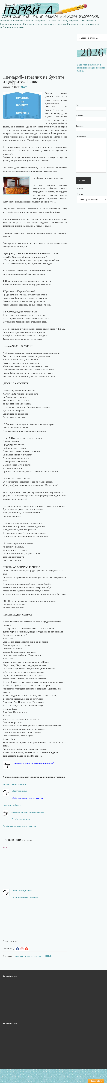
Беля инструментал (22, 890)
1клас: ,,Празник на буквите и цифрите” (33, 763)
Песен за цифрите (12, 805)
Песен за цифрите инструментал (27, 812)
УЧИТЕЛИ (47, 956)
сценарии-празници (32, 956)
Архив (80, 194)
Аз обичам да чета (20, 819)
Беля (5, 847)
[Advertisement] (37, 50)
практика (18, 956)
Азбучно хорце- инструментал (27, 798)
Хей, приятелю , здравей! (25, 897)
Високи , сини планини (14, 784)
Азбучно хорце (19, 791)
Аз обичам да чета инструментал (19, 826)
